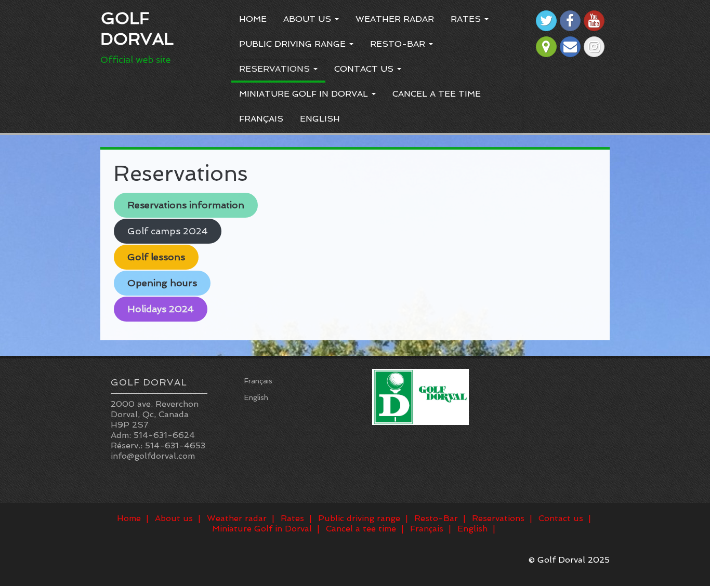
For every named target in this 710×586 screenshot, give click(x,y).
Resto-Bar (399, 44)
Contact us (365, 69)
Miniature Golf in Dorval (305, 94)
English (320, 119)
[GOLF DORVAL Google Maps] (546, 46)
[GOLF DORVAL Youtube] (594, 20)
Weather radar (395, 19)
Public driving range (293, 44)
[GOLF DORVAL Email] (570, 46)
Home (253, 19)
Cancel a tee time (436, 94)
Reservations (275, 69)
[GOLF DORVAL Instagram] (594, 46)
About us (308, 19)
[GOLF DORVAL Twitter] (546, 20)
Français (261, 119)
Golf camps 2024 (167, 230)
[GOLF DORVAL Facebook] (570, 20)
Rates (467, 19)
